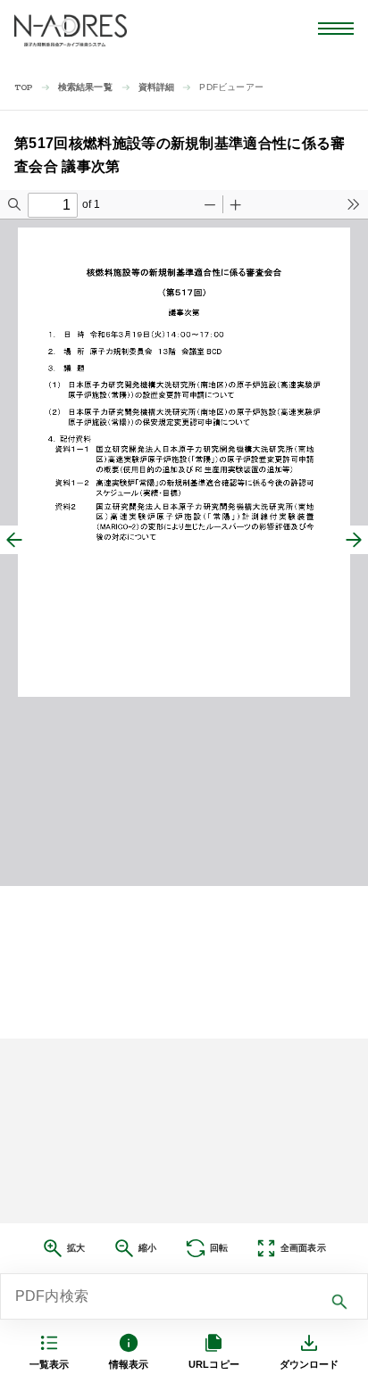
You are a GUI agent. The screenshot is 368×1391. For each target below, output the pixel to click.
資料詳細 (156, 87)
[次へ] (353, 540)
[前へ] (14, 540)
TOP (23, 88)
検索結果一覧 (85, 87)
